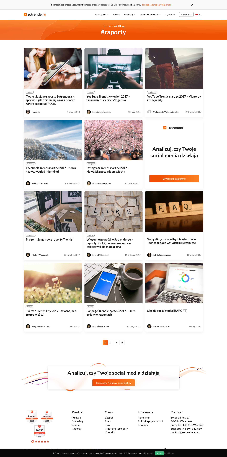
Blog (107, 424)
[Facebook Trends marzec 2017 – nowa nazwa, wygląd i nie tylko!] (53, 140)
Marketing (152, 92)
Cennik (116, 14)
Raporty (29, 92)
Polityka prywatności (150, 421)
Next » (116, 342)
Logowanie (170, 14)
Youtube (91, 92)
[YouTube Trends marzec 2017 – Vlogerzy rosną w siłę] (174, 68)
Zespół (109, 417)
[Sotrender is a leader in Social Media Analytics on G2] (32, 417)
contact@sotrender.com (185, 432)
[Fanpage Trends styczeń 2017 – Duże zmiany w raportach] (113, 283)
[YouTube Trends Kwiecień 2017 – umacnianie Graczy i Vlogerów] (113, 68)
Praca (108, 421)
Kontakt (110, 432)
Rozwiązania (100, 14)
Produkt (90, 235)
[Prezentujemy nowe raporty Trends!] (53, 211)
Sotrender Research (149, 14)
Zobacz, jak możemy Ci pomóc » (157, 4)
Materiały (128, 14)
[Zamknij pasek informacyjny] (192, 4)
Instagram (91, 164)
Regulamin (144, 417)
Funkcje (76, 417)
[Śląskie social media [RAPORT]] (174, 283)
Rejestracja (186, 14)
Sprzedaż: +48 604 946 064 (187, 424)
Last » (122, 342)
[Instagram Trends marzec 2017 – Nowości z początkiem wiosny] (113, 140)
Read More (169, 453)
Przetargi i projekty (116, 428)
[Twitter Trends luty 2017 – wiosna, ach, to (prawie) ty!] (53, 283)
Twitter (29, 307)
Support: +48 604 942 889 (186, 428)
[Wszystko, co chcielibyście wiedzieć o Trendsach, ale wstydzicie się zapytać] (174, 211)
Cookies (143, 424)
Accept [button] (159, 453)
